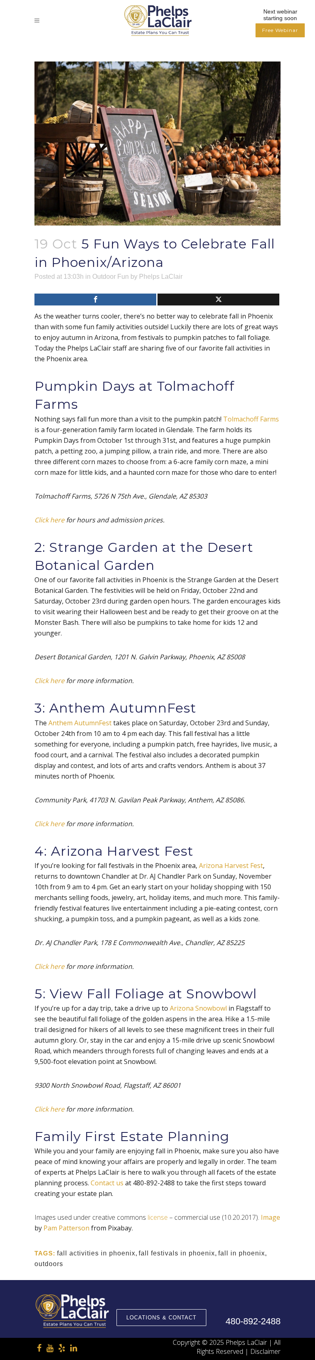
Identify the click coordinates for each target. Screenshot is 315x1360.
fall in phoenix (241, 1253)
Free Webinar (280, 30)
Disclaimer (265, 1351)
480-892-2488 (253, 1321)
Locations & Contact (161, 1317)
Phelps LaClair (161, 276)
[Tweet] (218, 299)
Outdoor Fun (110, 276)
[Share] (95, 299)
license (158, 1217)
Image (270, 1217)
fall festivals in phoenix (177, 1253)
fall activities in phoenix (96, 1253)
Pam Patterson (66, 1227)
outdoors (48, 1263)
